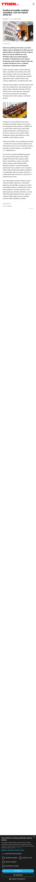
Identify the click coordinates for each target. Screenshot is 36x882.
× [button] (34, 837)
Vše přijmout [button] (18, 871)
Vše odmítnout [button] (18, 875)
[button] (18, 850)
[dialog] (18, 858)
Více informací (18, 847)
